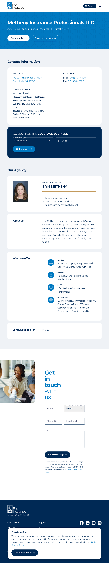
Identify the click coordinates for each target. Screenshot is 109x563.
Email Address (73, 421)
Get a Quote (13, 522)
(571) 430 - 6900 (76, 81)
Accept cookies (23, 552)
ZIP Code (62, 141)
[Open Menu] (100, 6)
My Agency (89, 6)
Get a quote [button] (17, 38)
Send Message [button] (56, 454)
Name (50, 409)
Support (43, 522)
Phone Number (54, 421)
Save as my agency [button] (45, 38)
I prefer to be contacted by (75, 405)
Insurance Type (20, 137)
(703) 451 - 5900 (78, 78)
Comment (51, 431)
